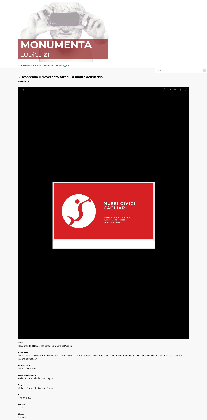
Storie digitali (62, 65)
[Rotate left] (169, 89)
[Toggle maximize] (186, 89)
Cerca (204, 70)
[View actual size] (175, 89)
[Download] (180, 89)
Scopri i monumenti (28, 65)
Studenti (48, 65)
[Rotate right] (164, 89)
